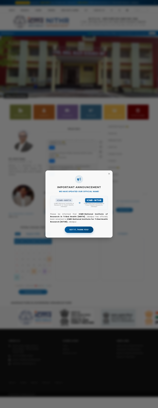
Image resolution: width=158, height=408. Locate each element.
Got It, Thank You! (79, 229)
